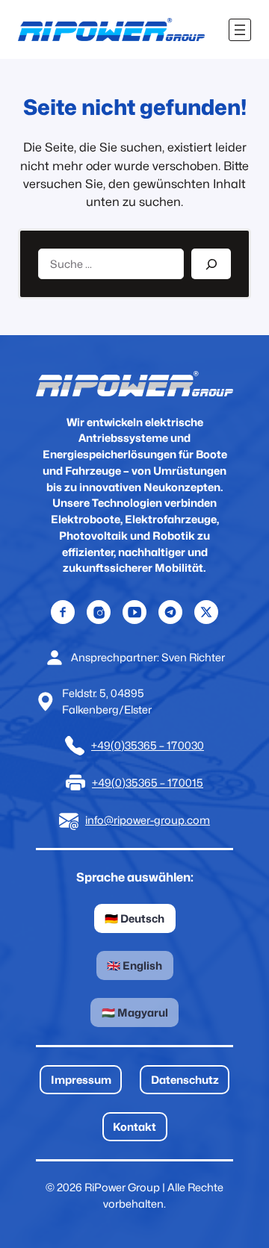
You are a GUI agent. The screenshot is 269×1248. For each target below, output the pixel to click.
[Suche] (211, 264)
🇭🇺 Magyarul (135, 1012)
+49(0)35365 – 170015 (147, 782)
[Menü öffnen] (240, 30)
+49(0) (108, 745)
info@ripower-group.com (147, 820)
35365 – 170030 (164, 745)
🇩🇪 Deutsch (134, 918)
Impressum (81, 1079)
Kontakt (134, 1126)
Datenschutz (185, 1079)
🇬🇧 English (134, 965)
